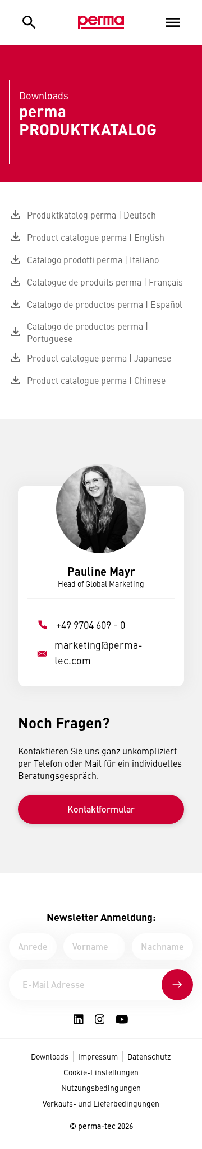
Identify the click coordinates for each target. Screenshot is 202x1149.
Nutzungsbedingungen (101, 1087)
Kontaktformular (101, 809)
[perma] (101, 22)
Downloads (49, 1056)
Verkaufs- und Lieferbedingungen (101, 1103)
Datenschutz (149, 1056)
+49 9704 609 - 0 (90, 625)
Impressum (98, 1056)
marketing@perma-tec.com (98, 652)
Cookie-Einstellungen (101, 1071)
